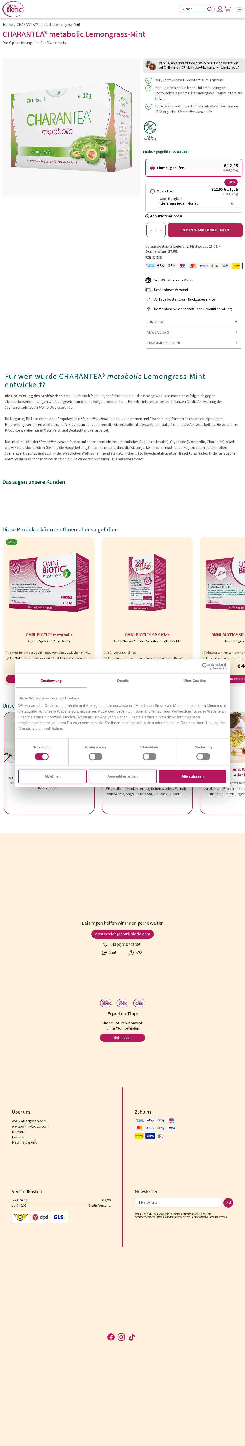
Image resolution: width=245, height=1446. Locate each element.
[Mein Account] (220, 9)
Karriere (18, 1132)
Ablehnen (53, 776)
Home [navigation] (8, 25)
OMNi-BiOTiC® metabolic (49, 635)
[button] (239, 9)
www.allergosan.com (29, 1121)
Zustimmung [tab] (51, 680)
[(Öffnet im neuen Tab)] (206, 666)
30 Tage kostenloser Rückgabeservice (184, 299)
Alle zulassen (192, 776)
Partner (18, 1137)
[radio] (193, 167)
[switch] (95, 756)
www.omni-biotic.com (30, 1126)
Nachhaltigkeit (24, 1142)
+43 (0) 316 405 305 (125, 944)
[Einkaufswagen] (227, 9)
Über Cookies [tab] (194, 680)
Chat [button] (112, 952)
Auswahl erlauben (122, 776)
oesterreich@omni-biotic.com (122, 934)
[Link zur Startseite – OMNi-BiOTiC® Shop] (13, 9)
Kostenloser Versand (171, 290)
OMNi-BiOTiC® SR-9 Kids (147, 635)
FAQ (138, 952)
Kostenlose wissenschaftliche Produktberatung (193, 309)
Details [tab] (123, 680)
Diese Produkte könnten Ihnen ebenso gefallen (60, 529)
